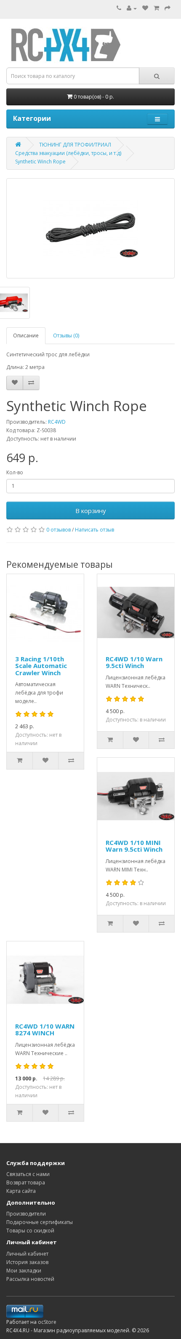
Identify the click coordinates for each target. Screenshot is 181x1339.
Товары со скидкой (30, 1230)
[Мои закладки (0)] (145, 8)
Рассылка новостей (30, 1279)
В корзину (90, 510)
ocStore (47, 1322)
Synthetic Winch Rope (40, 161)
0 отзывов (58, 529)
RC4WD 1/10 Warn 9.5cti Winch (134, 662)
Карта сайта (21, 1191)
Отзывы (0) (66, 335)
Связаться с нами (28, 1174)
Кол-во (14, 472)
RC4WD (57, 421)
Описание (26, 335)
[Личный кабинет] (132, 8)
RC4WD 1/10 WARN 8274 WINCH (45, 1029)
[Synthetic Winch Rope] (90, 228)
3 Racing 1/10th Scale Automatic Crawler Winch (41, 666)
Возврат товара (25, 1182)
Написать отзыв (94, 529)
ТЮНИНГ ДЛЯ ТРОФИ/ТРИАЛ (75, 144)
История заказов (27, 1262)
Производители (26, 1213)
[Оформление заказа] (167, 8)
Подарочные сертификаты (39, 1222)
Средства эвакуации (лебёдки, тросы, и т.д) (68, 153)
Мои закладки (23, 1270)
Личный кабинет (27, 1253)
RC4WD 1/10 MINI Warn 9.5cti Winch (134, 846)
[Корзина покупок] (156, 8)
